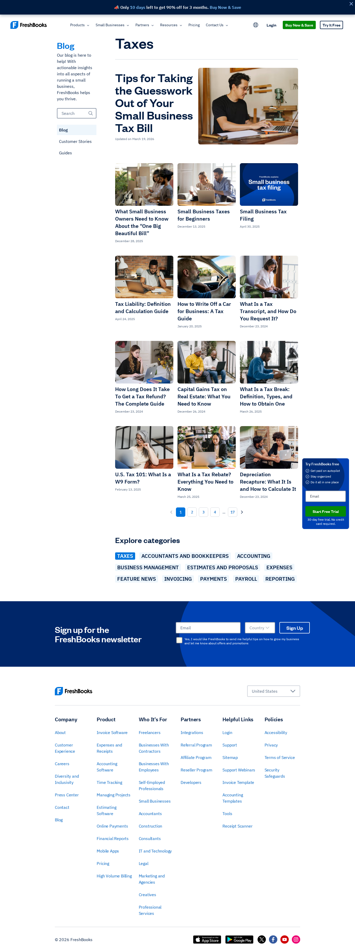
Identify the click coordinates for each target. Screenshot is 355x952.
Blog (63, 130)
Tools (227, 813)
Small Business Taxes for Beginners (204, 215)
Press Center (67, 794)
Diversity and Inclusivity (67, 779)
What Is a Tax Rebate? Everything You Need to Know (205, 481)
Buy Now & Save (299, 25)
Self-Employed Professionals (152, 785)
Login (271, 25)
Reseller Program (196, 769)
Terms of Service (280, 757)
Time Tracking (109, 782)
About (60, 732)
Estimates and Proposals (222, 567)
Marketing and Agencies (152, 879)
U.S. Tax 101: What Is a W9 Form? (143, 478)
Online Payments (112, 826)
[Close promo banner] (351, 4)
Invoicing (178, 578)
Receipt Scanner (237, 826)
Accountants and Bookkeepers (185, 555)
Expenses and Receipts (109, 748)
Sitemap (230, 757)
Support (229, 745)
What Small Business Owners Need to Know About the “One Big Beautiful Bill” (141, 222)
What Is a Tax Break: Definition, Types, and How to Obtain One (266, 396)
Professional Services (150, 910)
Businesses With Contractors (154, 748)
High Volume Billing (114, 875)
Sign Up (294, 627)
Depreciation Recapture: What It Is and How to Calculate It (268, 481)
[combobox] (260, 627)
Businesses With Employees (154, 766)
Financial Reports (113, 838)
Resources (169, 25)
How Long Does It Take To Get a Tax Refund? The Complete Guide (142, 396)
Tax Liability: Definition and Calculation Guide (143, 307)
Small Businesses (110, 25)
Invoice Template (238, 782)
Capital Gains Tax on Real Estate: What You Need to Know (204, 396)
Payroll (246, 578)
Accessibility (276, 732)
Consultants (150, 838)
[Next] (242, 512)
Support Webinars (238, 769)
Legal (143, 863)
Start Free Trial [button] (326, 511)
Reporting (280, 578)
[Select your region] (256, 25)
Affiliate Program (196, 757)
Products (77, 25)
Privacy (271, 745)
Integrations (192, 732)
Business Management (148, 567)
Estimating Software (106, 810)
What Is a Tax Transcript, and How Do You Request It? (268, 311)
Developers (191, 782)
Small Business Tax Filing (263, 215)
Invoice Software (112, 732)
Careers (62, 763)
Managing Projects (113, 794)
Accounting (253, 555)
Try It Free (331, 25)
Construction (150, 826)
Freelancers (150, 732)
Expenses (279, 567)
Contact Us (214, 25)
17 (233, 512)
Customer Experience (65, 748)
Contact (62, 807)
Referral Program (196, 745)
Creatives (147, 894)
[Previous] (171, 512)
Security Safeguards (275, 773)
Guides (65, 152)
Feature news (136, 578)
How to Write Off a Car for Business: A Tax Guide (204, 311)
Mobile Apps (108, 851)
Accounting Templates (232, 798)
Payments (213, 578)
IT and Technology (155, 851)
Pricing (194, 25)
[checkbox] (179, 640)
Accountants (150, 813)
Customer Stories (75, 141)
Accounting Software (107, 766)
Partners (142, 25)
